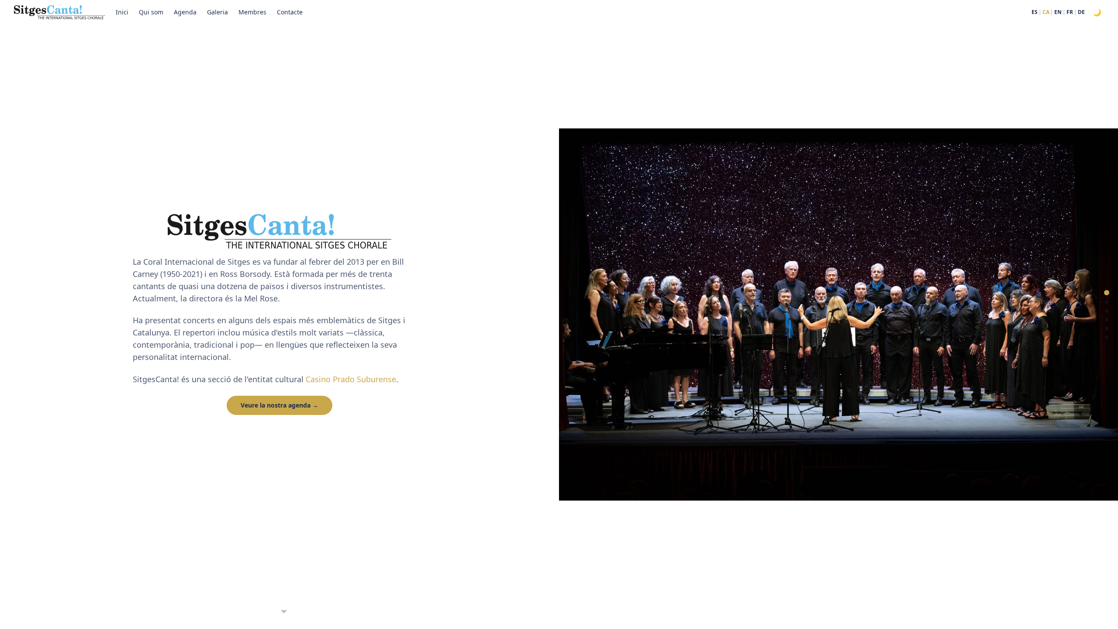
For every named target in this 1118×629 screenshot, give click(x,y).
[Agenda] (1106, 311)
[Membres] (1106, 328)
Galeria (217, 12)
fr (1069, 12)
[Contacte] (1106, 337)
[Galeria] (1106, 319)
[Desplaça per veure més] (284, 612)
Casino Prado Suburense (351, 379)
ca (1045, 12)
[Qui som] (1106, 302)
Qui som (151, 12)
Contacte (290, 12)
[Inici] (1106, 292)
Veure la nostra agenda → (279, 405)
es (1035, 12)
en (1058, 12)
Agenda (185, 12)
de (1081, 12)
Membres (252, 12)
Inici (122, 12)
